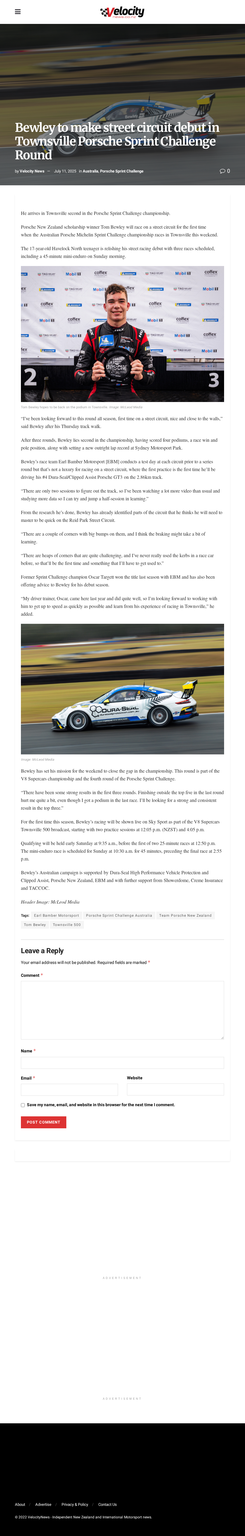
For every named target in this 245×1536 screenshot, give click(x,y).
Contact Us (107, 1504)
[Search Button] (227, 12)
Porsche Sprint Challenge (121, 171)
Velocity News (32, 171)
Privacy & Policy (75, 1504)
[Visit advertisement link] (122, 1221)
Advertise (43, 1504)
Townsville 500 (67, 924)
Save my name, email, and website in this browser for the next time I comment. (101, 1105)
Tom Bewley (35, 924)
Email (28, 1078)
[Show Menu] (18, 12)
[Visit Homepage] (122, 12)
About (20, 1504)
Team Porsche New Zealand (185, 915)
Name (28, 1051)
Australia (90, 171)
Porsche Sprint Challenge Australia (119, 915)
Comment (32, 975)
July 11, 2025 (65, 171)
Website (135, 1078)
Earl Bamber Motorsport (56, 915)
